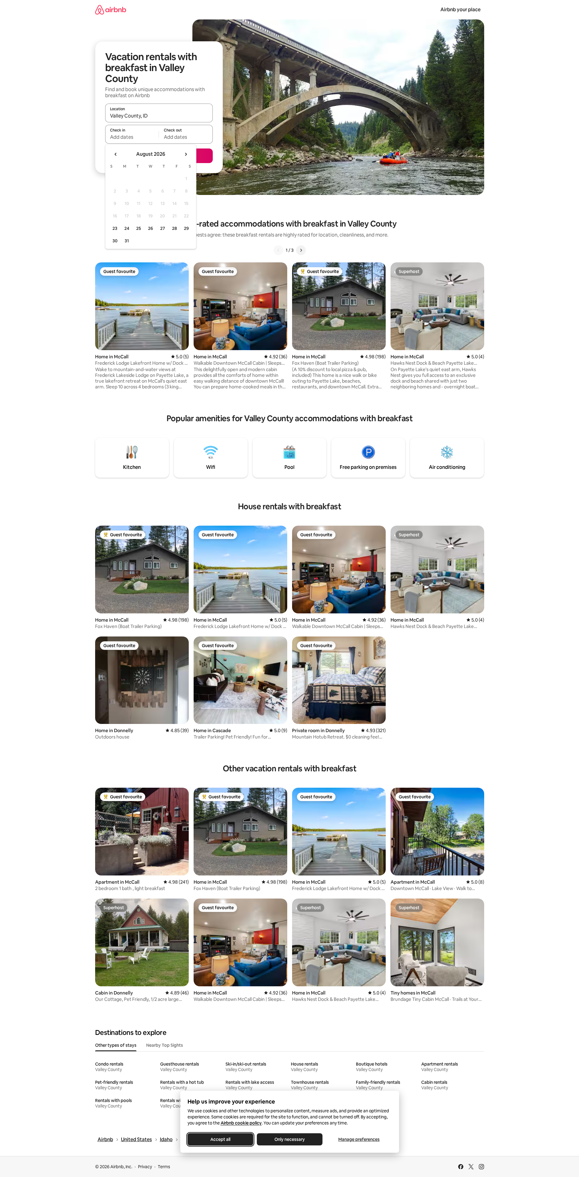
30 (115, 241)
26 (150, 228)
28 (174, 228)
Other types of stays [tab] (115, 1045)
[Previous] (278, 250)
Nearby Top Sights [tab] (164, 1045)
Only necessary (289, 1139)
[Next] (301, 250)
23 (114, 228)
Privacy (145, 1166)
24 (126, 228)
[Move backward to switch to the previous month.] (116, 154)
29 (186, 228)
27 (162, 228)
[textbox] (132, 137)
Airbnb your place (460, 9)
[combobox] (159, 115)
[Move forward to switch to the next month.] (186, 154)
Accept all (220, 1139)
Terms (164, 1166)
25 (138, 228)
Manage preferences (359, 1139)
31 (127, 241)
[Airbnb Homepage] (110, 9)
